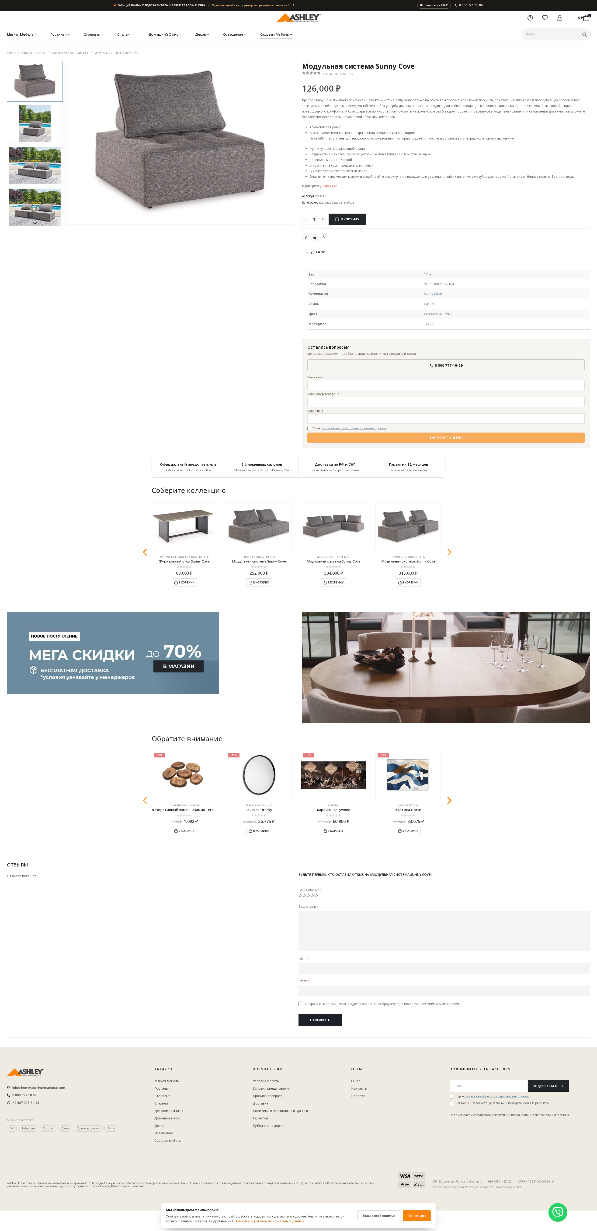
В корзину (350, 219)
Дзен (65, 1128)
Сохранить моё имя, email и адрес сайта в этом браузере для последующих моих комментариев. (382, 1004)
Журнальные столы (173, 557)
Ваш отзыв (308, 906)
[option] (35, 82)
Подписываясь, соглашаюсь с (472, 1115)
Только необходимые (379, 1215)
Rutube (48, 1128)
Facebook (305, 238)
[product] (184, 527)
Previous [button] (35, 65)
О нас (357, 1069)
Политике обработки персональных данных (269, 1221)
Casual (429, 304)
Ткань (428, 324)
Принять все (417, 1215)
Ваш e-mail (315, 411)
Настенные (264, 805)
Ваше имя (314, 377)
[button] (66, 143)
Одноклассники (88, 1128)
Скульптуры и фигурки (184, 805)
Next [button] (35, 223)
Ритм (111, 1128)
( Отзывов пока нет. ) (338, 74)
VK (314, 238)
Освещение (233, 34)
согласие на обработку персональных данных (354, 428)
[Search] (584, 34)
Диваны (324, 203)
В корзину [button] (186, 582)
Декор (200, 34)
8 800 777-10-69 (471, 5)
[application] (446, 667)
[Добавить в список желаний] (324, 236)
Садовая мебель (274, 34)
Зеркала (251, 805)
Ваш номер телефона (323, 394)
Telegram (28, 1128)
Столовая (92, 34)
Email (303, 981)
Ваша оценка (310, 890)
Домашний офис (163, 34)
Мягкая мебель (20, 34)
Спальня (124, 34)
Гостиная (58, 34)
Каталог (163, 1069)
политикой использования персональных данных (531, 1115)
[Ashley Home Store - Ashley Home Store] (298, 18)
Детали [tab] (318, 252)
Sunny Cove (433, 293)
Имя (303, 958)
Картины (333, 805)
